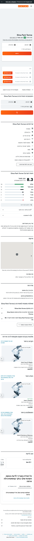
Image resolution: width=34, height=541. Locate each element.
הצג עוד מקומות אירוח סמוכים (6, 341)
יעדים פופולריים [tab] (12, 486)
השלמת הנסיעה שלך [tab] (25, 486)
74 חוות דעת (13, 37)
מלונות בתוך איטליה (8, 534)
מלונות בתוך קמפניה (23, 535)
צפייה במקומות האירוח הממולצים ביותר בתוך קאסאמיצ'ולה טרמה (7, 414)
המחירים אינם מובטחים (27, 515)
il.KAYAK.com (29, 534)
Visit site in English (11, 2)
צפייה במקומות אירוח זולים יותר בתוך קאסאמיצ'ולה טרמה (8, 377)
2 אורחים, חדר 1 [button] (26, 49)
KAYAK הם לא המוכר (26, 520)
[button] (2, 2)
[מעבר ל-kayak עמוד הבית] (23, 6)
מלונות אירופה (17, 534)
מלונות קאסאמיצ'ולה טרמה (22, 537)
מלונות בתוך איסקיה (13, 535)
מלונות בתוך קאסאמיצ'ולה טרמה (21, 498)
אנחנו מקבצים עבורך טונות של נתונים (21, 523)
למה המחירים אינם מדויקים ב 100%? (21, 526)
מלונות (23, 534)
